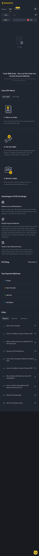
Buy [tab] (6, 15)
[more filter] (36, 15)
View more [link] (31, 262)
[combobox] (6, 20)
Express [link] (4, 9)
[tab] (4, 9)
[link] (19, 280)
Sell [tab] (14, 15)
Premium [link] (17, 9)
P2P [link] (10, 9)
